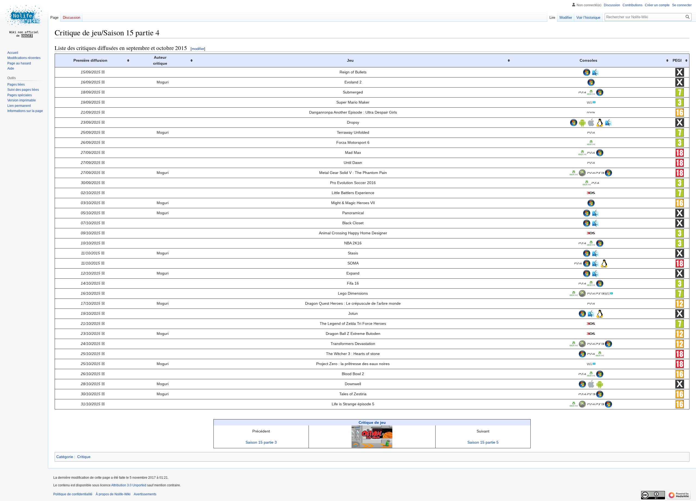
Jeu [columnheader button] (350, 60)
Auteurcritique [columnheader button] (160, 60)
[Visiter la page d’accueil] (24, 21)
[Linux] (599, 122)
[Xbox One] (591, 92)
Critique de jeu (372, 422)
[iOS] (591, 122)
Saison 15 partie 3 (261, 442)
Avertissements (145, 494)
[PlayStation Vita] (591, 112)
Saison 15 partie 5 (483, 442)
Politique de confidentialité (72, 494)
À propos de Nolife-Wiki (113, 494)
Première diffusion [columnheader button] (90, 60)
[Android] (582, 122)
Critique (84, 457)
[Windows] (586, 72)
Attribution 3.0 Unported (128, 485)
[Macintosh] (595, 72)
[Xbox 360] (582, 172)
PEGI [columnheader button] (677, 60)
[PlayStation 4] (582, 92)
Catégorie (64, 457)
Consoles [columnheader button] (588, 60)
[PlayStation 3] (599, 172)
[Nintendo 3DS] (591, 192)
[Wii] (591, 102)
